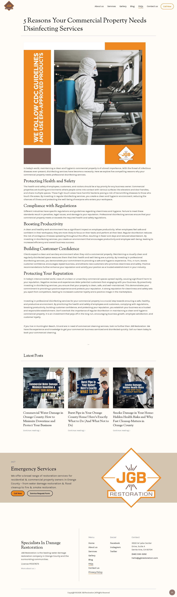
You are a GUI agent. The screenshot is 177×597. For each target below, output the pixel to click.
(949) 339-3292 (139, 554)
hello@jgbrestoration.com (145, 558)
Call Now (167, 6)
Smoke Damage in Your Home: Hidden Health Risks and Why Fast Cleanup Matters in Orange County (133, 419)
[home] (9, 6)
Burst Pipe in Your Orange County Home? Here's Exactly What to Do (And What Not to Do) (88, 419)
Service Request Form (40, 493)
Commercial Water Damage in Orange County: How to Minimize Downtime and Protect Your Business (43, 419)
